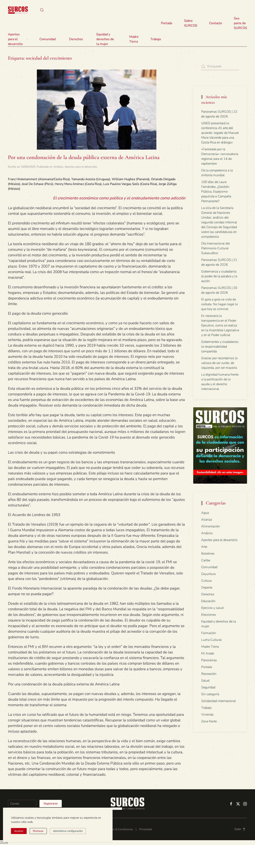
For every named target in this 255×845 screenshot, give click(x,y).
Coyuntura (208, 574)
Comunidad (209, 567)
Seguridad (208, 687)
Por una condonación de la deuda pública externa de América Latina (84, 157)
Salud (205, 680)
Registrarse (51, 803)
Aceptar (19, 831)
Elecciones (208, 614)
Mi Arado (207, 653)
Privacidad (145, 829)
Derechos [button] (76, 39)
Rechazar (38, 831)
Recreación (208, 674)
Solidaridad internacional (218, 701)
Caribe (205, 560)
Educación (208, 601)
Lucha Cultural (211, 640)
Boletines (208, 553)
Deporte (206, 587)
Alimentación (210, 526)
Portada (166, 23)
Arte (204, 547)
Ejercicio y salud (212, 608)
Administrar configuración (68, 831)
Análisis (58, 167)
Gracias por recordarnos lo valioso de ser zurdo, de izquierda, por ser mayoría (219, 363)
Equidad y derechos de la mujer (105, 39)
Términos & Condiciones (118, 829)
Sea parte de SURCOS (240, 23)
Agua (205, 513)
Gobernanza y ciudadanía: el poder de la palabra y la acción (219, 276)
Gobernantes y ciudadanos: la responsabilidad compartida (220, 347)
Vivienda (207, 714)
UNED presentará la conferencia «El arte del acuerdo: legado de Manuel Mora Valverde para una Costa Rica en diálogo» (220, 133)
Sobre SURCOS (190, 23)
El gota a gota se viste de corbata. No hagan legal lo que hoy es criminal (219, 304)
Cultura (206, 581)
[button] (42, 10)
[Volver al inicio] (18, 10)
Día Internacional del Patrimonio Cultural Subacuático (215, 248)
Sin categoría (210, 694)
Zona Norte (209, 721)
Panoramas (209, 660)
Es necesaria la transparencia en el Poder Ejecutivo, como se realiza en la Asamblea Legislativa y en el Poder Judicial (220, 325)
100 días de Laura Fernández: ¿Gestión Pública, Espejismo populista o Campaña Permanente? (216, 191)
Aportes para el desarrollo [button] (15, 39)
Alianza (206, 519)
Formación (208, 633)
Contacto (215, 23)
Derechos (207, 594)
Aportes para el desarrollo (81, 167)
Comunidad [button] (47, 39)
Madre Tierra (133, 39)
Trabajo (155, 39)
